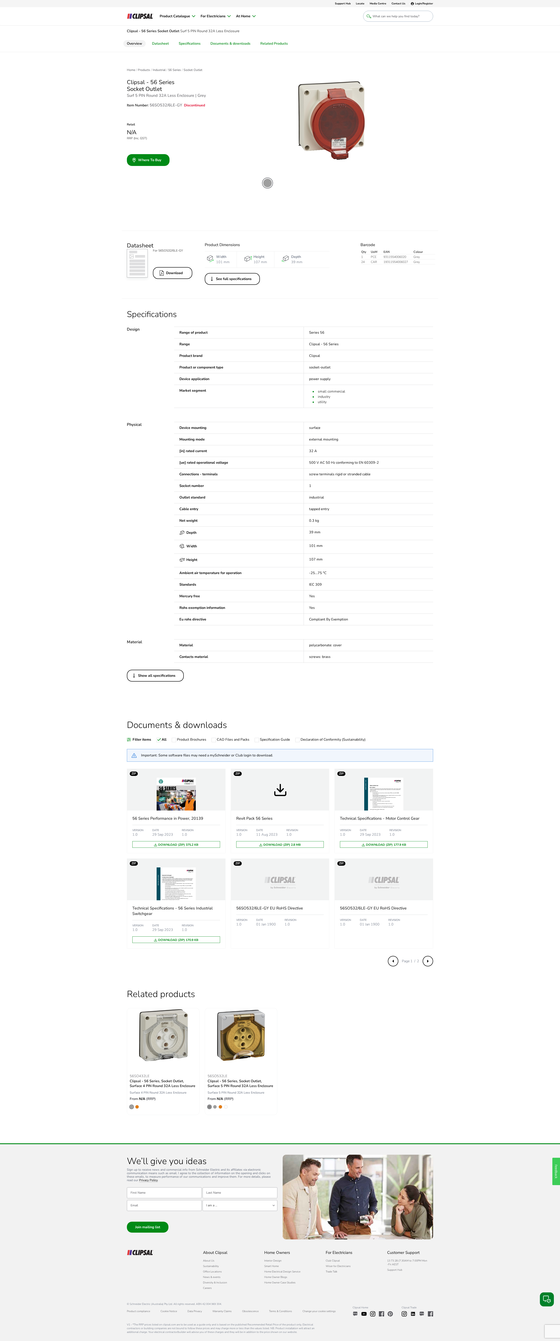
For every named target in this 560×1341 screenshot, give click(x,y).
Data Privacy (194, 1311)
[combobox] (240, 1205)
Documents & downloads (230, 43)
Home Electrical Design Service (282, 1271)
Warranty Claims (222, 1311)
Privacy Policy (148, 1180)
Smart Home (271, 1266)
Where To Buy (149, 160)
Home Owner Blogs (275, 1277)
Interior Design (273, 1260)
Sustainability (211, 1266)
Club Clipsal (333, 1260)
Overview (134, 43)
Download (174, 273)
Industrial (159, 70)
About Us (208, 1260)
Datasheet (160, 43)
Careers (207, 1288)
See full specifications (234, 279)
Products (144, 70)
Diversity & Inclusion (215, 1282)
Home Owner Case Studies (280, 1282)
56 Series (174, 70)
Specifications (190, 43)
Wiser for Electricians (338, 1266)
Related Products (274, 43)
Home (131, 70)
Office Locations (212, 1271)
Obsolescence (250, 1311)
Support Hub (394, 1270)
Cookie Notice (169, 1311)
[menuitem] (177, 16)
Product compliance (138, 1311)
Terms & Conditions (280, 1311)
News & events (211, 1277)
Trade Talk (331, 1271)
